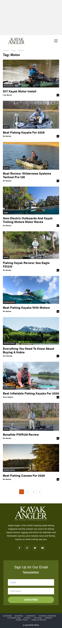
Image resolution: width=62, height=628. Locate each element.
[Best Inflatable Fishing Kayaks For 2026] (31, 376)
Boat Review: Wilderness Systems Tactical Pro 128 (27, 175)
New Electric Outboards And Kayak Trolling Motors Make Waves (28, 220)
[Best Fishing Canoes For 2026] (31, 458)
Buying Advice (9, 302)
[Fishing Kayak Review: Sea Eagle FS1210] (31, 245)
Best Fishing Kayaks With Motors (26, 307)
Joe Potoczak (7, 356)
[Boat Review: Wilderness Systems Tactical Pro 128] (31, 156)
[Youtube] (42, 548)
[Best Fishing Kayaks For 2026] (31, 115)
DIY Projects (9, 86)
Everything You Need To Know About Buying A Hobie (28, 350)
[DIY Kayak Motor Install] (31, 74)
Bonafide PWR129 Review (21, 434)
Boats (6, 127)
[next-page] (39, 491)
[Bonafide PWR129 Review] (31, 417)
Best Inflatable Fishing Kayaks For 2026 (31, 393)
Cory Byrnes (7, 95)
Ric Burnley (7, 136)
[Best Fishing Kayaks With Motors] (31, 290)
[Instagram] (27, 548)
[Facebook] (19, 548)
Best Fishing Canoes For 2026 (24, 475)
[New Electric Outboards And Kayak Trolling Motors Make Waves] (31, 200)
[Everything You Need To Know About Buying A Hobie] (31, 331)
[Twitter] (35, 548)
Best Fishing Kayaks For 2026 (24, 132)
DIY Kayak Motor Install (19, 91)
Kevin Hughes (8, 397)
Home (6, 50)
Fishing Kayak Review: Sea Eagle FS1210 (26, 264)
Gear (6, 213)
